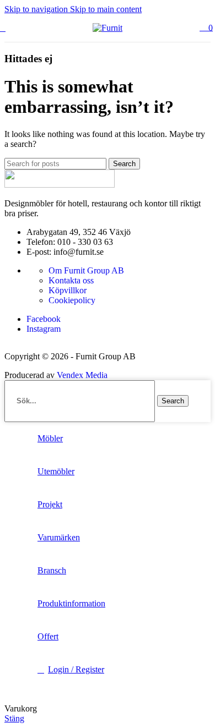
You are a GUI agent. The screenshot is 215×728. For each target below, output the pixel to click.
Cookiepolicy (72, 300)
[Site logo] (107, 27)
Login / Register (76, 669)
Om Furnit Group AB (86, 270)
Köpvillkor (68, 290)
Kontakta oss (71, 280)
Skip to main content (106, 9)
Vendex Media (82, 375)
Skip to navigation (37, 9)
